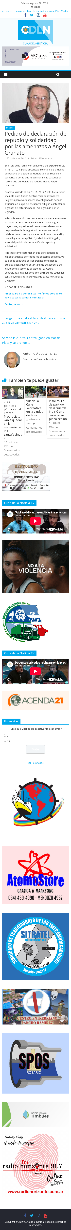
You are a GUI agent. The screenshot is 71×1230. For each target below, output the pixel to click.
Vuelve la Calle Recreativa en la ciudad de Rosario (34, 408)
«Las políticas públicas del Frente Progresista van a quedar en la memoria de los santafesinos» (13, 420)
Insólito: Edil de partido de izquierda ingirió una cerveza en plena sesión (58, 410)
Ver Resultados (36, 762)
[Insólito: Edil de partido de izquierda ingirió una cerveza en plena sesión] (58, 388)
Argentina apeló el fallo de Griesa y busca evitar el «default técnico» (33, 320)
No (8, 740)
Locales (9, 127)
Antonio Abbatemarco (41, 158)
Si (7, 735)
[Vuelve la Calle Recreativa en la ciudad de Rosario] (35, 388)
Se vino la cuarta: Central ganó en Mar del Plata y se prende (31, 340)
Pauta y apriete (14, 304)
